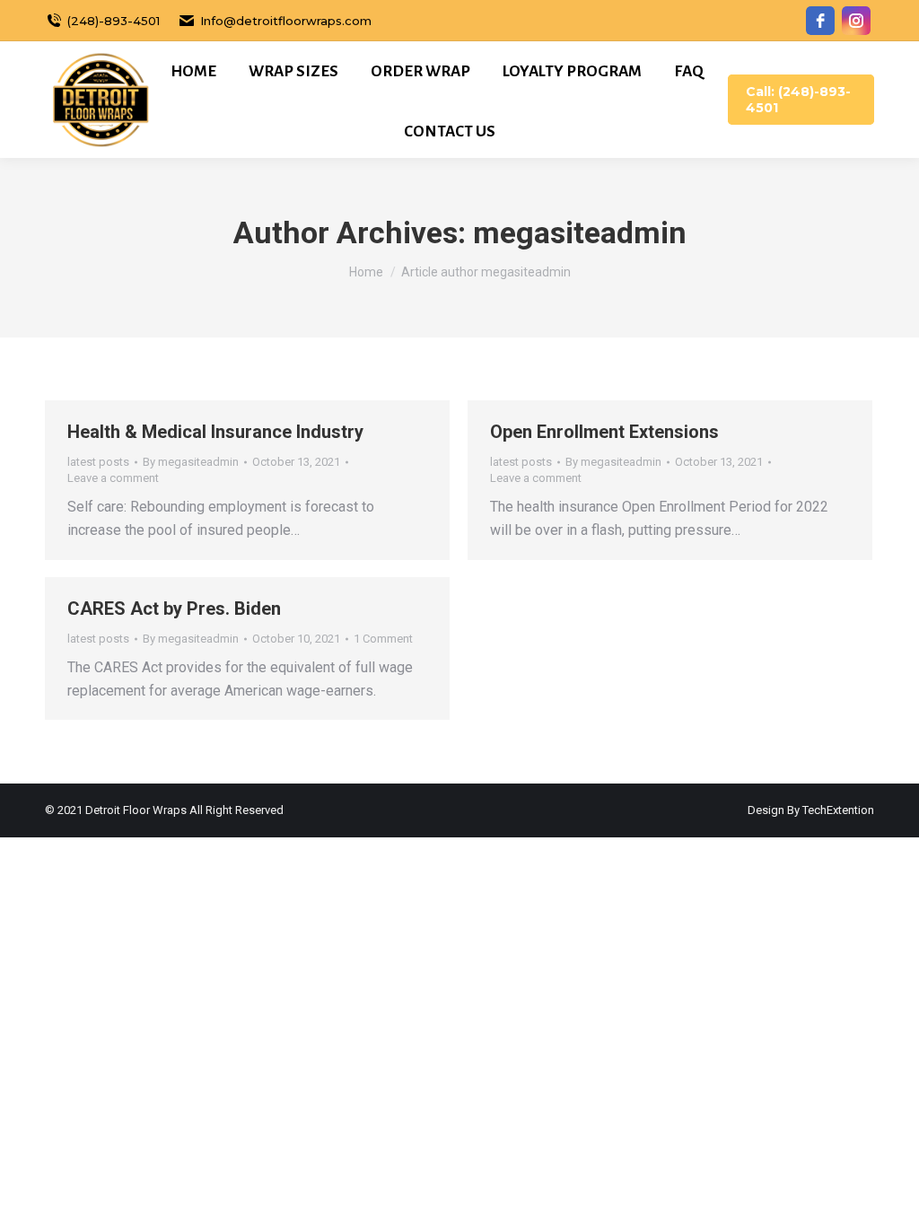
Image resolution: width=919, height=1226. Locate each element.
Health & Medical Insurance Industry (215, 431)
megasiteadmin (580, 232)
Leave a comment (113, 478)
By (191, 462)
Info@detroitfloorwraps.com (286, 20)
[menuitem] (193, 71)
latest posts (98, 462)
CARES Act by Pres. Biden (174, 608)
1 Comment (383, 638)
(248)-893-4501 (113, 20)
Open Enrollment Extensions (604, 431)
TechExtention (838, 810)
